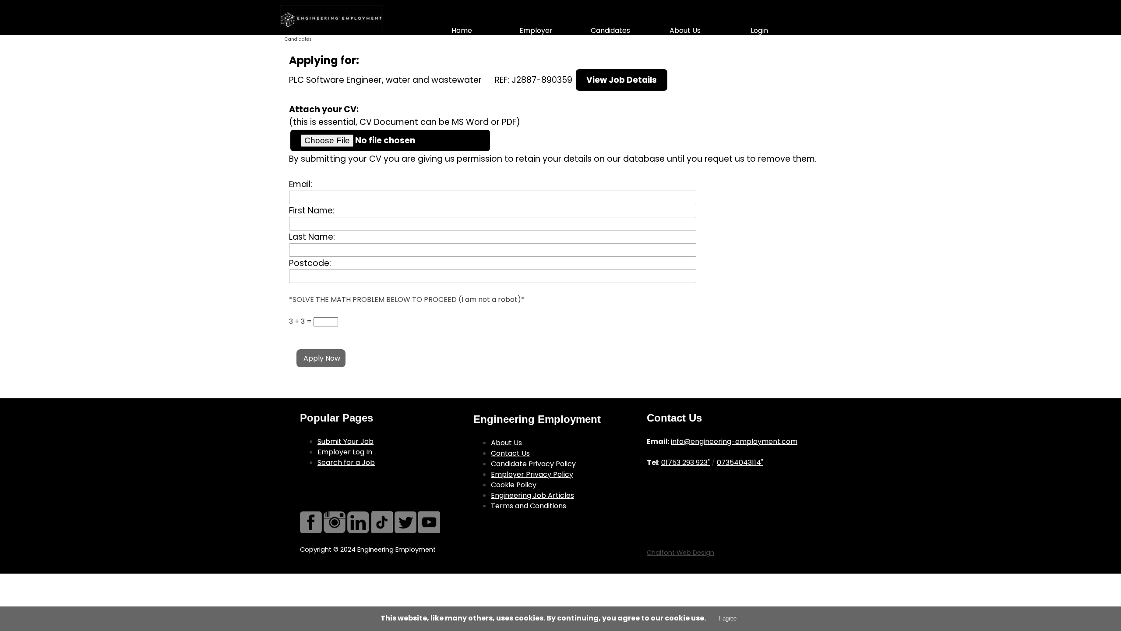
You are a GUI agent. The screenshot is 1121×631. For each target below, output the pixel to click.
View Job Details (621, 80)
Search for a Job (346, 462)
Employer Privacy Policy (532, 474)
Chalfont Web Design (680, 552)
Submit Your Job (345, 441)
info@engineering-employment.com (734, 441)
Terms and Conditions (528, 506)
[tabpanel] (380, 439)
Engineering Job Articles (532, 495)
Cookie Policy (513, 485)
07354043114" (740, 462)
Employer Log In (344, 452)
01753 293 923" (685, 462)
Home (461, 30)
